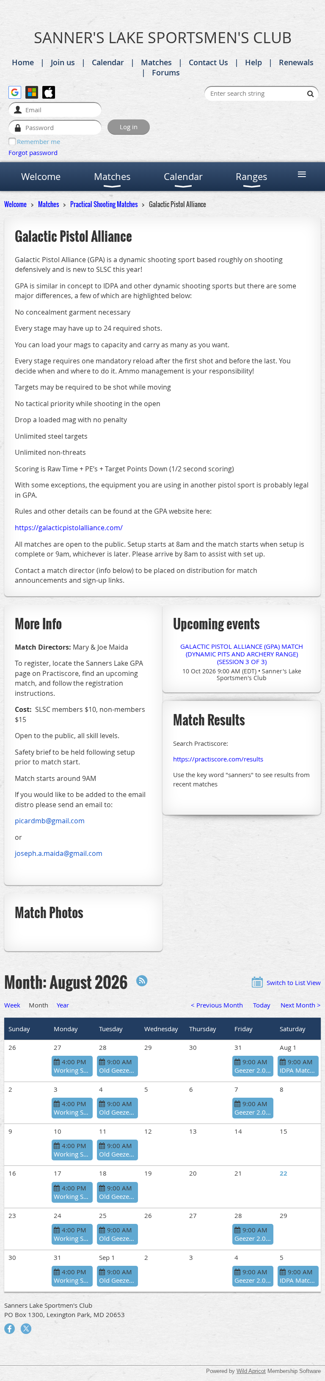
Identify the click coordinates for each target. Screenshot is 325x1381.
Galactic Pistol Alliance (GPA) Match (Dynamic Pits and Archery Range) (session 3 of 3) (241, 654)
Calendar (108, 62)
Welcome (15, 204)
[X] (26, 1328)
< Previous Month (217, 1005)
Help (253, 62)
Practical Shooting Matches (104, 204)
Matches (156, 62)
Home (23, 62)
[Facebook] (9, 1328)
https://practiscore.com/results (218, 759)
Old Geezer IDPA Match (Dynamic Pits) (117, 1070)
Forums (166, 72)
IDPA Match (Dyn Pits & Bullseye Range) (298, 1070)
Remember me (38, 141)
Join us (63, 62)
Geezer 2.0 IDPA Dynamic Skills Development (252, 1070)
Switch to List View (294, 982)
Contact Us (208, 62)
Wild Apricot (251, 1371)
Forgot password (33, 152)
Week (12, 1005)
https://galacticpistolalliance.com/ (69, 527)
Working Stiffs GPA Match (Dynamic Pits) (72, 1070)
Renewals (296, 62)
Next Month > (301, 1005)
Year (63, 1005)
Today (261, 1005)
